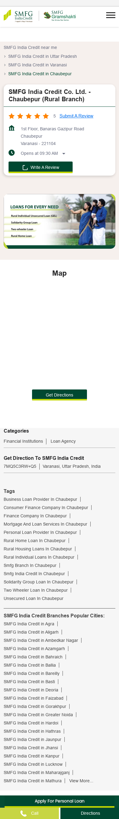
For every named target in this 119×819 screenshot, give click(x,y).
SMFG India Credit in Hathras (32, 731)
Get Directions (59, 395)
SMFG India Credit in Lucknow (33, 764)
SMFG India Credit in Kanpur (32, 756)
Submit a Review (76, 115)
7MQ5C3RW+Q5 (20, 466)
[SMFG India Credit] (18, 15)
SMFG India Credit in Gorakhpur (35, 706)
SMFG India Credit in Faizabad (33, 698)
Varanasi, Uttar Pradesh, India (72, 466)
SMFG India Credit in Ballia (30, 665)
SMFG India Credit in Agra (29, 623)
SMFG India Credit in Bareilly (32, 673)
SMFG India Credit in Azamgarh (34, 648)
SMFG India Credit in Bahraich (33, 656)
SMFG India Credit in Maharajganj (37, 772)
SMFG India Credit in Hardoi (31, 722)
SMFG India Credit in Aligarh (31, 632)
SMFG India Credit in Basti (29, 681)
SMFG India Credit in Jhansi (31, 747)
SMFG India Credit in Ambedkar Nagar (41, 640)
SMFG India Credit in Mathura (33, 780)
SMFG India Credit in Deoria (31, 689)
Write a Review (45, 167)
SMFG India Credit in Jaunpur (32, 739)
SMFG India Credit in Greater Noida (38, 714)
